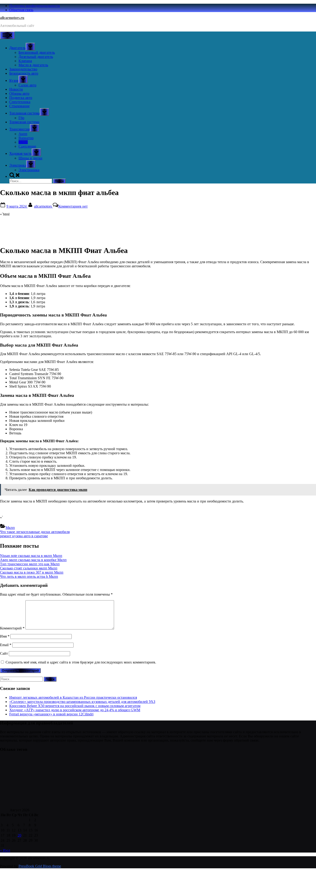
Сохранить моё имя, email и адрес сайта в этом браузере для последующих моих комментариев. (81, 662)
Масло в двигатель (33, 65)
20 (19, 835)
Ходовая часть (20, 153)
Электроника (29, 170)
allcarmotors (43, 206)
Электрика (17, 165)
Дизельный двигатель (36, 57)
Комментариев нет (73, 206)
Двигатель (17, 48)
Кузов (14, 80)
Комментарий (12, 628)
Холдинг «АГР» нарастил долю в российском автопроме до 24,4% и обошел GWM (74, 710)
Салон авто (27, 85)
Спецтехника (19, 102)
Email (5, 645)
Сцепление (27, 146)
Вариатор (26, 138)
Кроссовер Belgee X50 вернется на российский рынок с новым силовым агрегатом (74, 706)
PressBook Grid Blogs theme (40, 866)
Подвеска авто (20, 98)
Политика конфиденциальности (34, 6)
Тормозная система (24, 122)
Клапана (25, 61)
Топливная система (24, 113)
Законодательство (23, 69)
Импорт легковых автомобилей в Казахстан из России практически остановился (73, 697)
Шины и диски (30, 158)
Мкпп (23, 142)
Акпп (23, 134)
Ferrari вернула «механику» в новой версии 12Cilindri (51, 714)
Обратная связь (21, 10)
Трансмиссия (19, 129)
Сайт (4, 653)
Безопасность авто (23, 73)
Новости (16, 89)
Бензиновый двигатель (37, 52)
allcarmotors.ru (12, 18)
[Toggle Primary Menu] (7, 35)
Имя (4, 636)
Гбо (21, 118)
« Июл (5, 850)
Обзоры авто (19, 93)
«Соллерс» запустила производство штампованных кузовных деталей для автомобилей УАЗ (82, 702)
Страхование (19, 106)
